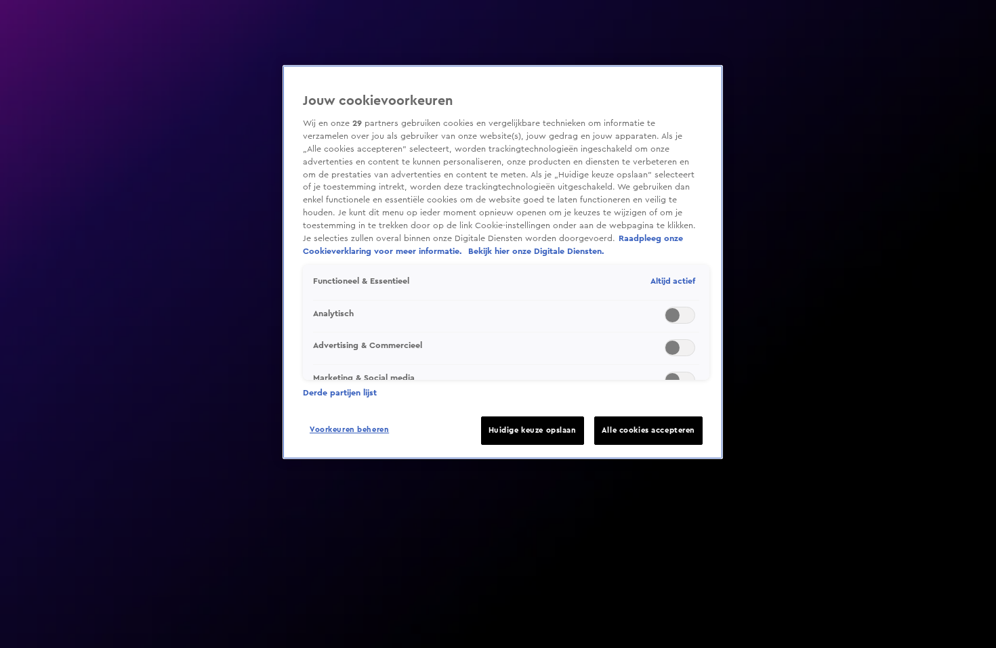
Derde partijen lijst (340, 393)
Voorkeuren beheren (349, 429)
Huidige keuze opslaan (533, 430)
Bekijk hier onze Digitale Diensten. (536, 251)
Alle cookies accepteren (648, 430)
